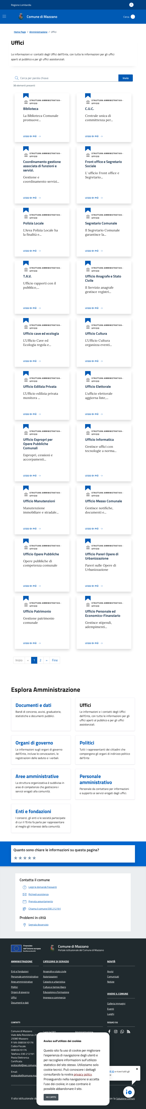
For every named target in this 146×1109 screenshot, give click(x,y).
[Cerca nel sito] (133, 17)
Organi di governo (20, 992)
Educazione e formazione (56, 992)
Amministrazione (38, 32)
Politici (14, 987)
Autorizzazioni (50, 977)
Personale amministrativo (24, 977)
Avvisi (110, 971)
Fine (55, 660)
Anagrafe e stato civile (54, 971)
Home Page (20, 32)
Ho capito (51, 1097)
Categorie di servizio (56, 961)
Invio (126, 78)
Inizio (19, 660)
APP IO (110, 1071)
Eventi (110, 1009)
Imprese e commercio (54, 997)
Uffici (14, 997)
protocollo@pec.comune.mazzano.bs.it (31, 1065)
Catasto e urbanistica (54, 982)
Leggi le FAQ (49, 1032)
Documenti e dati (20, 1003)
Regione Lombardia (21, 5)
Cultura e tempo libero (54, 987)
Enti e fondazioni (19, 971)
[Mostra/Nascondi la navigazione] (4, 16)
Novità (111, 961)
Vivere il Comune (117, 994)
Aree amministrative (22, 982)
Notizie (110, 982)
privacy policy (83, 1074)
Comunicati (113, 977)
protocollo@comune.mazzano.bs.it (29, 1075)
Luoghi (110, 1014)
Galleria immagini (116, 1003)
